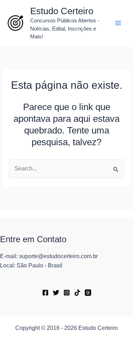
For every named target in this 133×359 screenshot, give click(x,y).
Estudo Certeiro (61, 11)
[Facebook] (45, 292)
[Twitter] (56, 292)
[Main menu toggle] (118, 23)
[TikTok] (77, 292)
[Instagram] (66, 292)
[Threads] (88, 292)
